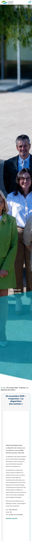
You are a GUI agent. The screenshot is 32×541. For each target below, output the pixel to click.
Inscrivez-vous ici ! (11, 518)
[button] (31, 1)
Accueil (3, 388)
